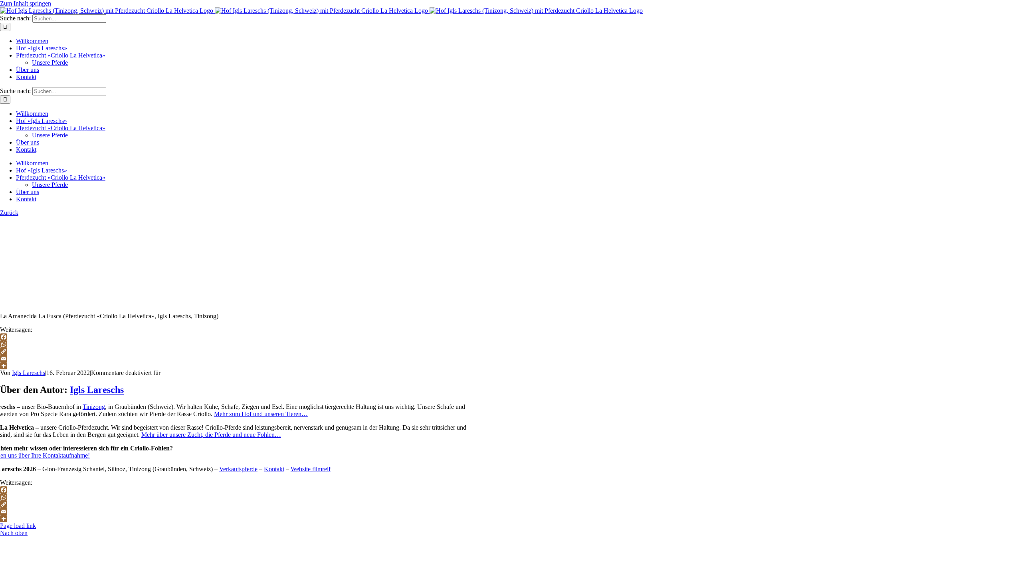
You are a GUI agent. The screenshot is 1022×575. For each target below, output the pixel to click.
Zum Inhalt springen (25, 3)
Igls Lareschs (28, 372)
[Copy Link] (511, 351)
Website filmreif (311, 469)
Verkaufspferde (238, 469)
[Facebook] (511, 337)
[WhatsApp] (511, 344)
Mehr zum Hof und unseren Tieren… (261, 413)
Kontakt (274, 469)
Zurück (9, 212)
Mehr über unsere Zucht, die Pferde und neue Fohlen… (211, 434)
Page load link (18, 525)
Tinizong (94, 406)
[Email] (511, 358)
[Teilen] (511, 365)
